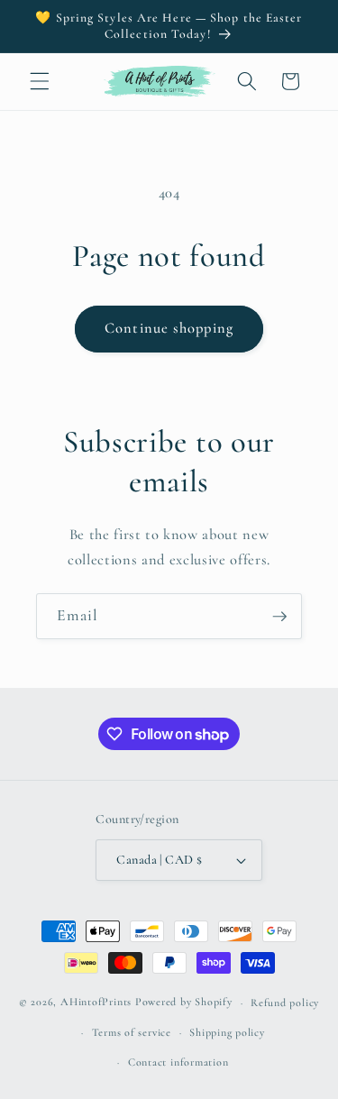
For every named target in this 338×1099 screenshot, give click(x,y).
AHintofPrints (96, 1002)
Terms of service (131, 1032)
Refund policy (285, 1002)
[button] (39, 81)
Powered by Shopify (184, 1002)
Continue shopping (169, 328)
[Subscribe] (279, 616)
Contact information (178, 1062)
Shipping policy (227, 1032)
